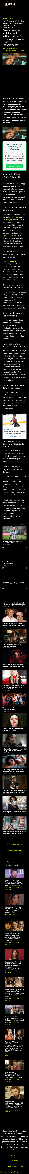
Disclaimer (14, 1155)
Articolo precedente (14, 844)
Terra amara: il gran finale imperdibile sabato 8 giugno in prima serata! (14, 1018)
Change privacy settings (9, 1172)
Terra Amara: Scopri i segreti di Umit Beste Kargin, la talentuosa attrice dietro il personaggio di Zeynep (13, 965)
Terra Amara (7, 48)
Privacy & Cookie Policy (14, 1166)
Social (6, 887)
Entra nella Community (15, 166)
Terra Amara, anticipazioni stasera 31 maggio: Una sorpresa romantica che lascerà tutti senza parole (14, 1104)
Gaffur (12, 261)
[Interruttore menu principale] (25, 4)
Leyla (14, 303)
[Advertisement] (14, 82)
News (15, 48)
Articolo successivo (14, 850)
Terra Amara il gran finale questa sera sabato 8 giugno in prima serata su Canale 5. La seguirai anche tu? (14, 993)
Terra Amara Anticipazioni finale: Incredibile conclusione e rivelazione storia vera (14, 1074)
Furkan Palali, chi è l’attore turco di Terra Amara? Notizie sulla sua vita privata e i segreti (14, 882)
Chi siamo (14, 1161)
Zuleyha (9, 220)
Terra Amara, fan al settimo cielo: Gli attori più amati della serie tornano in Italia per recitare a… (13, 937)
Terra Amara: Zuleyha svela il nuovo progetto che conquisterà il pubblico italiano (13, 909)
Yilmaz (4, 236)
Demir (14, 217)
